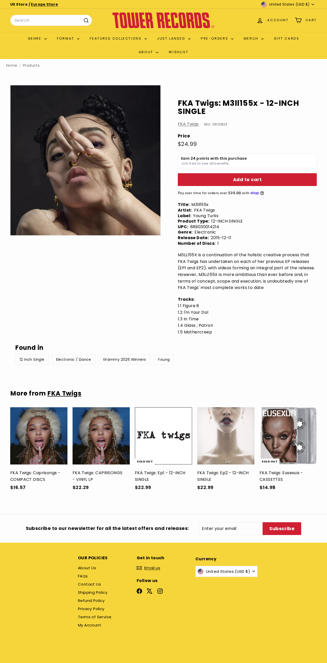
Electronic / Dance (73, 359)
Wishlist (178, 52)
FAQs (83, 576)
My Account (89, 625)
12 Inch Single (32, 359)
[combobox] (51, 20)
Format (66, 38)
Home (11, 65)
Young (164, 359)
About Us (87, 568)
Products (31, 65)
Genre (35, 38)
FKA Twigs (188, 124)
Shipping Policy (92, 592)
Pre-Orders (215, 38)
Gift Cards (286, 38)
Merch (252, 38)
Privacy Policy (91, 608)
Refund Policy (91, 600)
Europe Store (44, 4)
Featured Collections (116, 38)
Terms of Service (94, 617)
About (147, 52)
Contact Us (89, 584)
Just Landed (172, 38)
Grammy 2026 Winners (124, 359)
